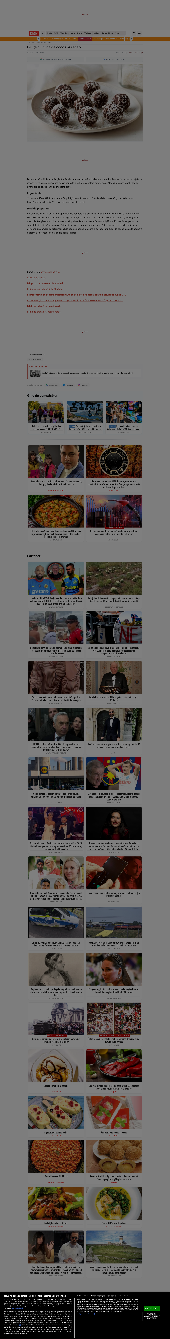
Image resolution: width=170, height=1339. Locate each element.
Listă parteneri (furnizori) (86, 1314)
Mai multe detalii (17, 1308)
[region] (85, 1315)
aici (20, 1325)
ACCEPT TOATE (152, 1308)
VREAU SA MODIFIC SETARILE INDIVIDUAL (152, 1316)
